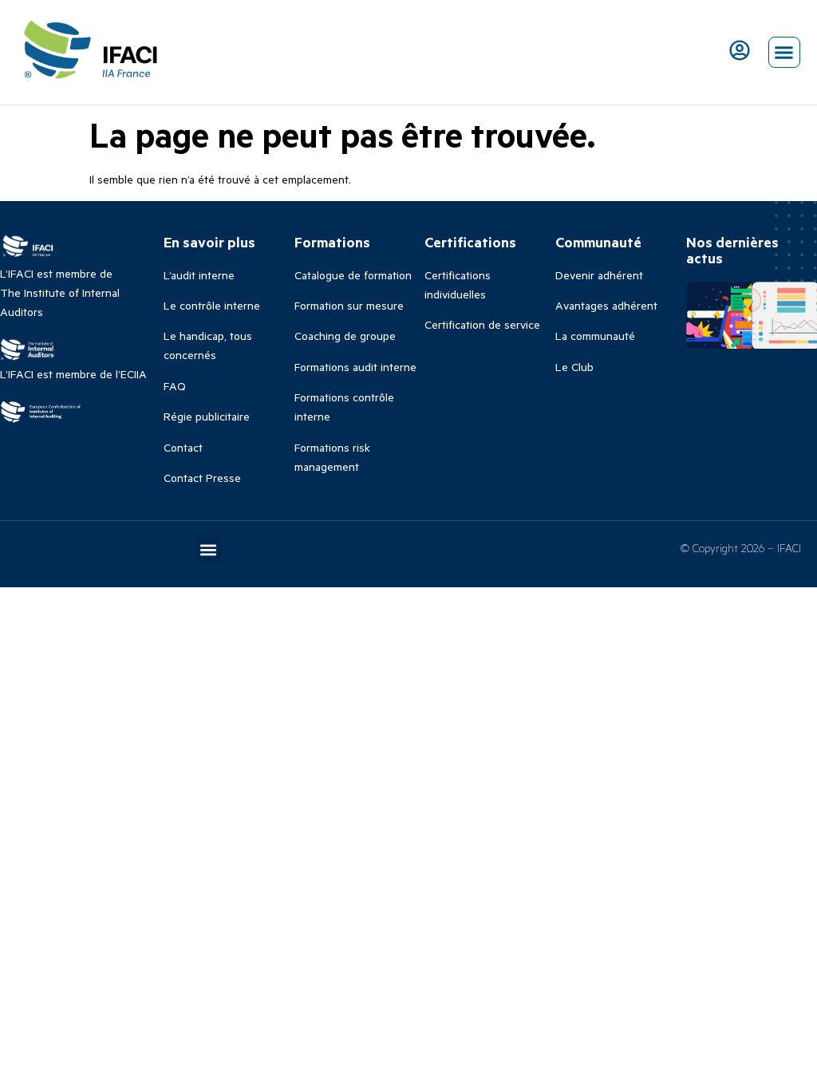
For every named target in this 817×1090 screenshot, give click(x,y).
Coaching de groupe (345, 335)
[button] (784, 53)
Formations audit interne (355, 366)
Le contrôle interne (212, 305)
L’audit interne (199, 274)
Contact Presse (202, 477)
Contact (183, 447)
